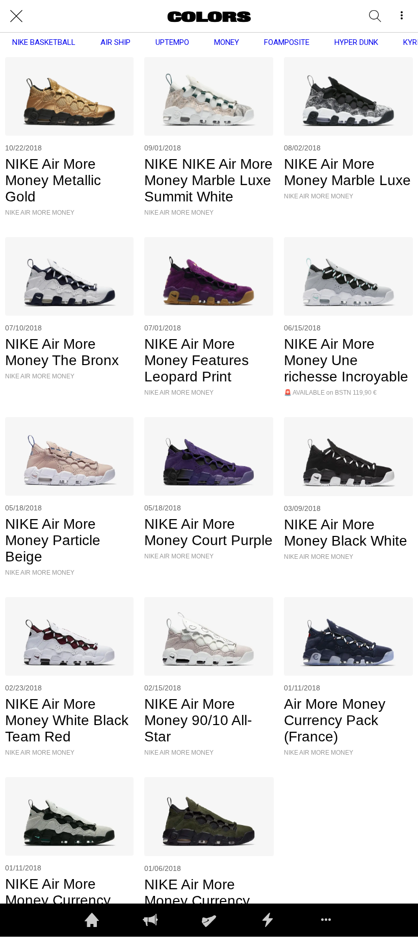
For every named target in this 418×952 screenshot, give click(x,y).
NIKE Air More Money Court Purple (208, 532)
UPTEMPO (172, 42)
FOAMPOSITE (286, 42)
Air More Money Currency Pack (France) (334, 720)
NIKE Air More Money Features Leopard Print (196, 360)
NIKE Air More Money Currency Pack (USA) (197, 901)
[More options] (401, 16)
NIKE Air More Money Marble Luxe (347, 172)
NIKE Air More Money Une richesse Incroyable (346, 360)
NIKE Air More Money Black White (345, 533)
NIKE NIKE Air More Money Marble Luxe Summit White (208, 180)
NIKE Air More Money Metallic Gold (53, 180)
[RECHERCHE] (375, 16)
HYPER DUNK (356, 42)
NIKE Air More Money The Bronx (62, 352)
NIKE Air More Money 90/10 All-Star (198, 720)
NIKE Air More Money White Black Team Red (66, 720)
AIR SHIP (115, 42)
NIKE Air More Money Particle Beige (52, 540)
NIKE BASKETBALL (43, 42)
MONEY (226, 42)
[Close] (16, 16)
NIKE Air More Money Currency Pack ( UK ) (58, 900)
